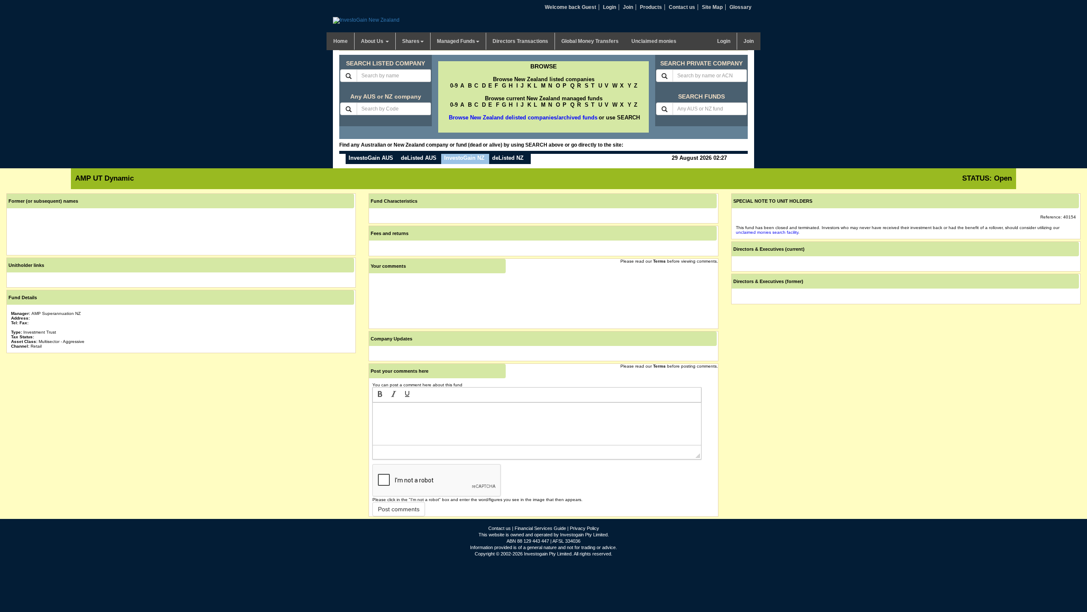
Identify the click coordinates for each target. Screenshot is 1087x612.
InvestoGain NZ (464, 158)
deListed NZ (508, 158)
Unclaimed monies (653, 41)
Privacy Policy (584, 528)
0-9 (454, 85)
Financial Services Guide (540, 528)
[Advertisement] (181, 414)
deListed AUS (418, 158)
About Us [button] (373, 41)
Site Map (712, 7)
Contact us (682, 7)
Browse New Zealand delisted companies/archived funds (523, 117)
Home (340, 41)
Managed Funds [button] (456, 41)
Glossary (740, 7)
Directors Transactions (520, 41)
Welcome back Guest (570, 7)
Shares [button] (411, 41)
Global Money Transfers (590, 41)
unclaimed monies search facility (767, 232)
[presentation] (380, 395)
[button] (380, 394)
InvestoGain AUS (371, 158)
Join (628, 7)
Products (651, 7)
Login (609, 7)
